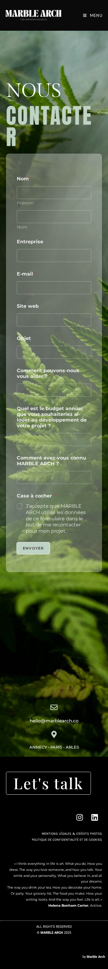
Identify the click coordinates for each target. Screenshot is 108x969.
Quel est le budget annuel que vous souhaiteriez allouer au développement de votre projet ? (52, 417)
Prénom (25, 203)
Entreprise (30, 242)
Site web (28, 306)
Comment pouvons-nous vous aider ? (48, 373)
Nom (22, 227)
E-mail (26, 274)
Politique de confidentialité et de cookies (67, 840)
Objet (24, 338)
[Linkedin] (94, 817)
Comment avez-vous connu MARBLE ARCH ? (51, 460)
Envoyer (33, 548)
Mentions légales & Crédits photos (72, 834)
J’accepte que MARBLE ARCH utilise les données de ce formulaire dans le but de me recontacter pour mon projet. (56, 518)
